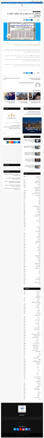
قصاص (39, 245)
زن (35, 11)
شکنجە (39, 234)
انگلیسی (32, 1)
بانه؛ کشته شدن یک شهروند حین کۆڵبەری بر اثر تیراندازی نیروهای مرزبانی (29, 147)
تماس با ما (9, 2)
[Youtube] (20, 429)
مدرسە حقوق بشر (36, 357)
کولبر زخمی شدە (38, 255)
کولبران (39, 258)
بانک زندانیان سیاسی (37, 192)
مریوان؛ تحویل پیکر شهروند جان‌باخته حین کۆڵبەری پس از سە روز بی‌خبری (29, 166)
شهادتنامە (39, 236)
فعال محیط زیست (38, 242)
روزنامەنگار (39, 220)
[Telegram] (15, 429)
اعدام (40, 185)
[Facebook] (29, 429)
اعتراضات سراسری (37, 182)
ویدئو (40, 283)
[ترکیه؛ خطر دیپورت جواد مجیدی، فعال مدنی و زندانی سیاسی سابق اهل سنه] (38, 141)
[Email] (17, 429)
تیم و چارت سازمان (4, 2)
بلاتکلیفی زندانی (38, 195)
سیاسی (39, 233)
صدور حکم (39, 383)
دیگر (40, 217)
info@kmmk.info (24, 422)
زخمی (40, 222)
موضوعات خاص (38, 279)
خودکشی (37, 11)
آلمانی (37, 1)
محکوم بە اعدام (38, 264)
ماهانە (40, 261)
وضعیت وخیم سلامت (37, 282)
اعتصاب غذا (39, 184)
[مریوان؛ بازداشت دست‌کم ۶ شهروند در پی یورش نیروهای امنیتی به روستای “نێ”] (38, 160)
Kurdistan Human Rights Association (34, 17)
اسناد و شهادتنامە (38, 297)
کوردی (41, 1)
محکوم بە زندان (38, 266)
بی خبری (39, 196)
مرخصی (39, 272)
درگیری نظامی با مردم (37, 215)
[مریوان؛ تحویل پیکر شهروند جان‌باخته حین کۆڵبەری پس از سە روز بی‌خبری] (38, 167)
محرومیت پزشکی (38, 263)
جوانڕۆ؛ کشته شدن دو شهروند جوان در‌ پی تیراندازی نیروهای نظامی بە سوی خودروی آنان (29, 153)
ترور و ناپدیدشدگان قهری (37, 206)
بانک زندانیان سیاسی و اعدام (36, 193)
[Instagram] (23, 429)
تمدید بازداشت (38, 207)
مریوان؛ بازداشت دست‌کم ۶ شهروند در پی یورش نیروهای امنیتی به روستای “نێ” (29, 160)
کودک (40, 252)
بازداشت (39, 188)
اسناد (40, 179)
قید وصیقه (39, 247)
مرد (40, 274)
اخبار (39, 11)
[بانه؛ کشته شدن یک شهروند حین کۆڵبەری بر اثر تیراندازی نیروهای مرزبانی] (38, 147)
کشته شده (39, 250)
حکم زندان (39, 211)
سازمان (13, 2)
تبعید (40, 204)
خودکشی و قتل (38, 214)
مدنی (40, 269)
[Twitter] (26, 429)
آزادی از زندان (38, 176)
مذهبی (39, 271)
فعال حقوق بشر (38, 241)
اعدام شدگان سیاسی (37, 187)
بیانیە (40, 198)
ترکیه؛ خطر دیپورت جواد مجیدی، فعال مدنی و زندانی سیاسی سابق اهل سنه (29, 140)
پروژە (40, 354)
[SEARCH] (4, 133)
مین (40, 280)
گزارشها (39, 260)
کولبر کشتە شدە (36, 389)
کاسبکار (38, 386)
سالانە (38, 394)
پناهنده (40, 203)
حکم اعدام (39, 209)
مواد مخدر (39, 277)
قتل (40, 244)
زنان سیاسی (39, 226)
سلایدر (33, 11)
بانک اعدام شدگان (38, 190)
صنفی (40, 239)
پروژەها (39, 201)
